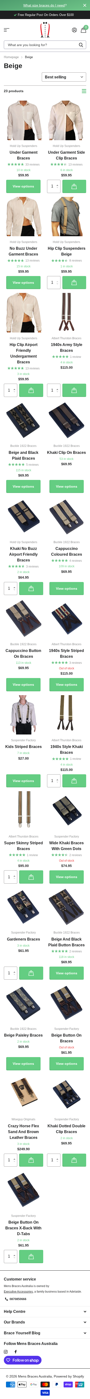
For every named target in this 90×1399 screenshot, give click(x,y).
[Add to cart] (74, 186)
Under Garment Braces (23, 155)
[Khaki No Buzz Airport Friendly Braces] (23, 516)
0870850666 (18, 1299)
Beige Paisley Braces (23, 1035)
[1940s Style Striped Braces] (66, 618)
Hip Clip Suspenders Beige (66, 251)
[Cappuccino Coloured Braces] (66, 516)
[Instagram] (5, 1352)
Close (84, 5)
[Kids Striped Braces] (23, 715)
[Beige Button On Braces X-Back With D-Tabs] (23, 1190)
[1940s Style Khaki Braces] (66, 715)
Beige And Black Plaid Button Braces (66, 942)
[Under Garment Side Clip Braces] (66, 120)
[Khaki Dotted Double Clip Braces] (66, 1094)
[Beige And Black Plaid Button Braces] (66, 907)
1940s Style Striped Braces (66, 653)
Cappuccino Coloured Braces (66, 551)
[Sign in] (74, 30)
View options (23, 186)
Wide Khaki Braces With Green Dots (66, 846)
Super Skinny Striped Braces (23, 846)
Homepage (11, 57)
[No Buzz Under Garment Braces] (23, 216)
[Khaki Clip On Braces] (66, 420)
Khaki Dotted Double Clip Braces (66, 1129)
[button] (58, 181)
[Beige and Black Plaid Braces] (23, 420)
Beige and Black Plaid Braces (23, 455)
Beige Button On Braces (66, 1038)
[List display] (84, 91)
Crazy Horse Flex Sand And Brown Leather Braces (23, 1132)
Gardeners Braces (23, 939)
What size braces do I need (44, 5)
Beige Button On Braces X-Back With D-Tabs (23, 1228)
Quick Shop (6, 30)
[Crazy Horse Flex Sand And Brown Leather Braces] (23, 1094)
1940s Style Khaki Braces (66, 750)
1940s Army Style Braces (66, 348)
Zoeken (81, 45)
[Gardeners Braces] (23, 907)
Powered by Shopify (69, 1376)
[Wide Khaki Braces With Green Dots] (66, 811)
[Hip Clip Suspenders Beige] (66, 216)
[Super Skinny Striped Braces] (23, 811)
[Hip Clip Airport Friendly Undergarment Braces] (23, 312)
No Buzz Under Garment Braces (23, 251)
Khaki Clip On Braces (66, 452)
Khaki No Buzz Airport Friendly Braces (23, 554)
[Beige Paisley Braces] (23, 1003)
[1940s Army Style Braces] (66, 312)
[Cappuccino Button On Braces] (23, 618)
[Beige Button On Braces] (66, 1003)
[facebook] (16, 1352)
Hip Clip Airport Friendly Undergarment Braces (23, 353)
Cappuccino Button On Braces (23, 653)
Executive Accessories (18, 1291)
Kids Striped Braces (23, 747)
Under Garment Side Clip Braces (66, 155)
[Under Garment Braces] (23, 120)
